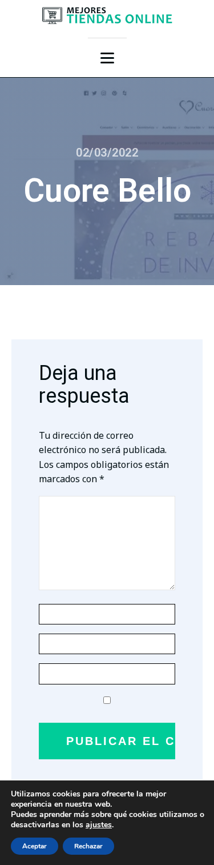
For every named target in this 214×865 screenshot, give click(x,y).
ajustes (99, 825)
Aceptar (34, 846)
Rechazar (88, 846)
